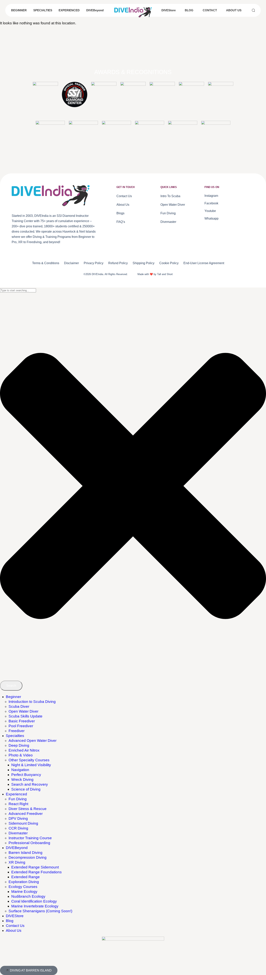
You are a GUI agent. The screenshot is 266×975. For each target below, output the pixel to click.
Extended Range (25, 877)
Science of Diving (26, 789)
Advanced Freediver (26, 814)
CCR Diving (18, 828)
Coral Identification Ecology (34, 901)
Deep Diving (19, 745)
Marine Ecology (24, 891)
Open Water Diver (23, 711)
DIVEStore (15, 916)
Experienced (16, 794)
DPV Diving (18, 818)
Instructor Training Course (30, 838)
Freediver (17, 731)
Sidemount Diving (23, 823)
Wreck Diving (22, 779)
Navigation (20, 770)
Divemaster (18, 833)
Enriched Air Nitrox (24, 750)
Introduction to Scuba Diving (32, 702)
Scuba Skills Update (25, 716)
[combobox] (18, 290)
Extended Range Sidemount (35, 867)
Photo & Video (21, 755)
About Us (13, 930)
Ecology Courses (23, 887)
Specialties (15, 736)
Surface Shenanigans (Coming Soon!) (40, 911)
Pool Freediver (21, 726)
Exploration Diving (24, 882)
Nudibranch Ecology (28, 896)
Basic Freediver (22, 721)
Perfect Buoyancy (26, 775)
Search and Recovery (29, 784)
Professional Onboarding (29, 843)
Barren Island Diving (25, 853)
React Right (18, 804)
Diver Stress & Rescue (28, 809)
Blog (9, 921)
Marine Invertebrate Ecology (34, 906)
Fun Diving (18, 799)
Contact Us (15, 926)
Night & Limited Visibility (31, 765)
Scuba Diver (19, 706)
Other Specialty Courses (29, 760)
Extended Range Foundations (36, 872)
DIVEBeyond (17, 848)
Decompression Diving (28, 857)
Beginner (13, 697)
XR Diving (17, 862)
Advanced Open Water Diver (32, 741)
